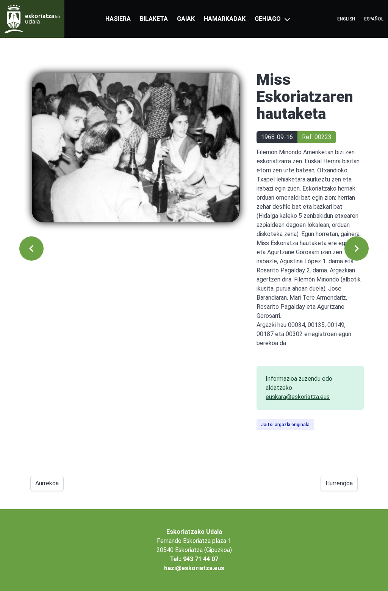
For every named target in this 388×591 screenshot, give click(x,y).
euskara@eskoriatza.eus (298, 396)
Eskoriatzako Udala (194, 531)
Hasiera (118, 18)
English (346, 19)
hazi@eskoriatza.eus (194, 568)
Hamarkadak (225, 18)
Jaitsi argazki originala (285, 424)
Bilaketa (154, 18)
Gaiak (186, 18)
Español (373, 19)
